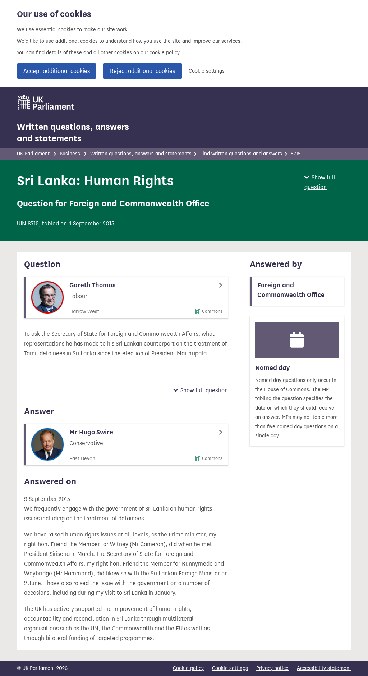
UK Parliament (33, 154)
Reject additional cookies (142, 71)
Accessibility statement (324, 668)
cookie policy (164, 53)
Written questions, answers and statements (73, 133)
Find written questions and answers (241, 154)
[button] (327, 182)
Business (70, 154)
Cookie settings (207, 71)
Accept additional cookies (56, 71)
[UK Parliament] (46, 102)
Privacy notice (272, 668)
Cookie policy (188, 668)
